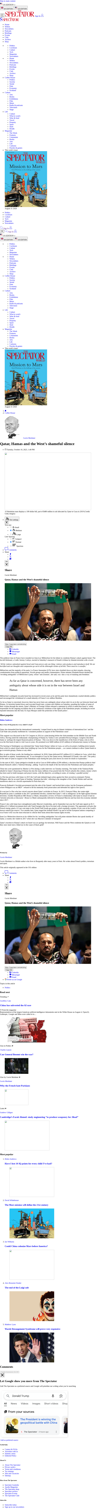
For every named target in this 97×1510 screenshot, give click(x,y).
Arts (11, 95)
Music (11, 103)
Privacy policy (10, 1467)
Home (7, 25)
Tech (11, 52)
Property (12, 122)
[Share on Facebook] (10, 554)
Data (11, 86)
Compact (18, 539)
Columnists (13, 137)
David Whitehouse (12, 1200)
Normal (18, 542)
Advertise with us (11, 1451)
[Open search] (1, 228)
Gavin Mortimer (6, 857)
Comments (12, 550)
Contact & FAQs (11, 1449)
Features (12, 135)
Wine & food (14, 118)
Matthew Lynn (10, 1324)
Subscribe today (11, 1505)
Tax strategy (9, 1471)
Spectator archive (11, 1491)
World (11, 84)
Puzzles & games (15, 148)
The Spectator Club (12, 1496)
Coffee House (10, 78)
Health (11, 129)
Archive (8, 39)
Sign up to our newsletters (14, 1507)
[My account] (42, 16)
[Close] (2, 1375)
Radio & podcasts (16, 105)
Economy (13, 88)
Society (12, 82)
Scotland (12, 90)
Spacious (19, 546)
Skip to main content (7, 1)
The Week (13, 133)
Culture (12, 50)
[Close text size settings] (7, 522)
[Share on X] (10, 557)
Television (13, 107)
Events (7, 35)
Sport (11, 124)
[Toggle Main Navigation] (2, 15)
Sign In (37, 16)
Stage (11, 110)
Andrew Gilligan (6, 1112)
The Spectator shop (12, 1489)
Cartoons (12, 146)
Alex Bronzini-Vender (13, 1283)
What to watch (14, 116)
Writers (7, 27)
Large (18, 534)
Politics (12, 46)
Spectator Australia (12, 1485)
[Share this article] (7, 561)
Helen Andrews (6, 720)
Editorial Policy (10, 1456)
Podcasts (8, 31)
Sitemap (8, 1476)
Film (11, 101)
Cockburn (13, 48)
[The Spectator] (20, 16)
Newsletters (9, 29)
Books (11, 97)
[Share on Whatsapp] (10, 559)
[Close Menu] (2, 231)
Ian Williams (9, 1242)
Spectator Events (11, 1493)
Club (6, 37)
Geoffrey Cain (5, 1001)
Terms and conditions (13, 1469)
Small (17, 527)
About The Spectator (12, 1465)
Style (11, 127)
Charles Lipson (5, 1050)
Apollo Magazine (11, 1487)
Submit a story (10, 1454)
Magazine (13, 54)
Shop (7, 42)
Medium (18, 530)
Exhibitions (13, 99)
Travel (11, 120)
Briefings (8, 33)
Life (6, 112)
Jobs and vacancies (12, 1473)
